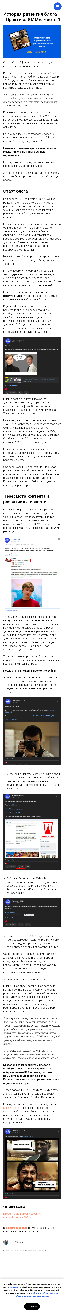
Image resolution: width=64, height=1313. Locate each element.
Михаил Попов (12, 1107)
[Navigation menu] (57, 6)
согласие (13, 1287)
